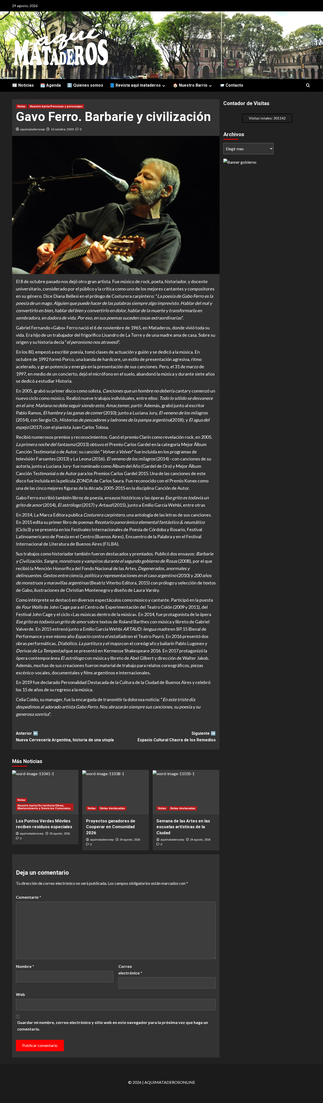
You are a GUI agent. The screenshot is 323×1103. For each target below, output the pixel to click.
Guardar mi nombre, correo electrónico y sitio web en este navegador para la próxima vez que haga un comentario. (112, 1025)
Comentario (28, 897)
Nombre (25, 966)
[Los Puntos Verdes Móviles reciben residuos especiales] (45, 792)
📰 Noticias (23, 85)
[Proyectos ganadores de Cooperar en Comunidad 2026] (115, 792)
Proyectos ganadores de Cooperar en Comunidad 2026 (110, 827)
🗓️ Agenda (50, 85)
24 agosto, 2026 (130, 839)
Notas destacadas (112, 808)
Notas (21, 106)
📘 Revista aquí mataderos (135, 85)
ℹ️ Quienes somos (85, 85)
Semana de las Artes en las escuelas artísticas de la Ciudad (183, 827)
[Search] (308, 85)
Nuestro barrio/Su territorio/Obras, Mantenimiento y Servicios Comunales (44, 807)
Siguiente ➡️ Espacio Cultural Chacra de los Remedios (177, 736)
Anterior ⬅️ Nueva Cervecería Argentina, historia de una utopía (65, 736)
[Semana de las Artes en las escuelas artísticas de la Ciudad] (186, 792)
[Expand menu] (164, 86)
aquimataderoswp (32, 129)
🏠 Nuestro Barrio (190, 85)
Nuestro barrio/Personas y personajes (56, 106)
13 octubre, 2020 (62, 129)
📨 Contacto (231, 85)
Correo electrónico (130, 969)
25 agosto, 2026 (59, 833)
